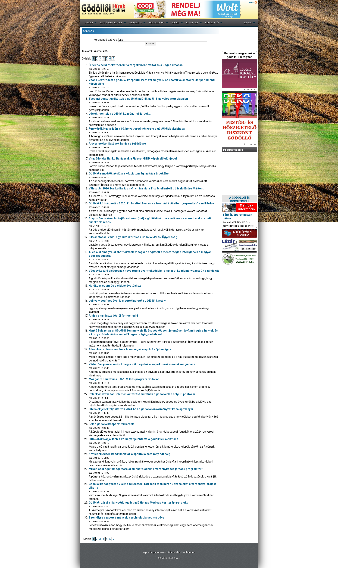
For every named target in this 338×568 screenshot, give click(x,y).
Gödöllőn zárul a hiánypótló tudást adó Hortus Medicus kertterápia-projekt (138, 502)
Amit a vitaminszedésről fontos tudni (113, 315)
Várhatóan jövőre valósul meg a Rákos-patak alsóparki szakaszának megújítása (142, 364)
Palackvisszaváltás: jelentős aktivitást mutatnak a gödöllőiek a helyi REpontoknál (142, 394)
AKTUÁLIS (135, 22)
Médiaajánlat (189, 552)
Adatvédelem (174, 552)
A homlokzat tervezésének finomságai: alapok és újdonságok (130, 349)
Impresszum (160, 552)
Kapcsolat (147, 552)
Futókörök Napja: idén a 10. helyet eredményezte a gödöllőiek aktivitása (137, 128)
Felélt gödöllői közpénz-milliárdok (111, 424)
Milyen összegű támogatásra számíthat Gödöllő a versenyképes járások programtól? (146, 469)
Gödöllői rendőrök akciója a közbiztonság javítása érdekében (129, 173)
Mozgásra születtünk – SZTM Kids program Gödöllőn (124, 379)
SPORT (175, 22)
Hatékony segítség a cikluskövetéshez (115, 285)
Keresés (247, 22)
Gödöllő (89, 22)
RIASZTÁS (192, 22)
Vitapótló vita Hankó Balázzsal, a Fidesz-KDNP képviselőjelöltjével (133, 158)
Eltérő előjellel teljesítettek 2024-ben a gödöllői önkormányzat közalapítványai (141, 409)
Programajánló (233, 149)
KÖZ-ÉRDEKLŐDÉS (111, 22)
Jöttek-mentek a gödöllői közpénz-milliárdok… (120, 113)
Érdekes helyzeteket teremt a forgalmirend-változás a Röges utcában (136, 65)
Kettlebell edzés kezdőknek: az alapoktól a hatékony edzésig (129, 454)
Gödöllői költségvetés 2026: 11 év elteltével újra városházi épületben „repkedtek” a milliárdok (151, 203)
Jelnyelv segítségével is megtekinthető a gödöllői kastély (127, 300)
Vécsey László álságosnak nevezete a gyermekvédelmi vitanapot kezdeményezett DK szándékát (154, 270)
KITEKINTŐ (212, 22)
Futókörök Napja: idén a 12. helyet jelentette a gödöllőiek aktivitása (133, 439)
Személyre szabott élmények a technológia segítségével (127, 517)
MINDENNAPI (156, 22)
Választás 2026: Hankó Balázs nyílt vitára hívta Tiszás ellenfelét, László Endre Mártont (146, 188)
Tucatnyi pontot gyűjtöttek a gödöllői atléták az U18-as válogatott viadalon (138, 98)
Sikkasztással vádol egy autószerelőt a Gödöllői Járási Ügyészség (133, 237)
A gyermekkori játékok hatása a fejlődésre (117, 143)
